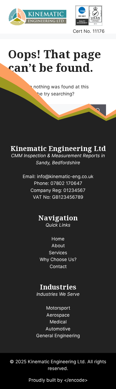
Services (58, 252)
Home (58, 239)
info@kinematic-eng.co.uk (65, 176)
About (58, 245)
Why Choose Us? (58, 259)
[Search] (98, 110)
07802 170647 (66, 183)
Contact (58, 266)
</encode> (76, 380)
